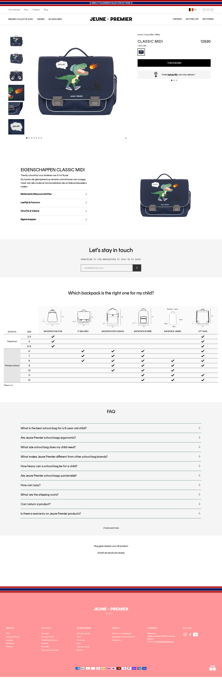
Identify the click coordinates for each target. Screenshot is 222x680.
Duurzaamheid (47, 637)
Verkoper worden (83, 633)
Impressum (116, 640)
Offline (142, 46)
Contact (9, 647)
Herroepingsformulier (49, 650)
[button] (204, 9)
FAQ (7, 633)
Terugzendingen (12, 637)
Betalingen (10, 643)
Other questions (111, 528)
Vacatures (81, 640)
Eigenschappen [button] (28, 219)
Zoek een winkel (83, 647)
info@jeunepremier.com (164, 642)
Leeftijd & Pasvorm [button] (30, 202)
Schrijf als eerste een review (111, 553)
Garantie (45, 633)
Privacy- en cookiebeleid (121, 633)
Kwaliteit (44, 643)
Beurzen (80, 650)
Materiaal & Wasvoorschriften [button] (36, 194)
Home (140, 35)
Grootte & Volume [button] (30, 210)
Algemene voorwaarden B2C (123, 637)
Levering (9, 640)
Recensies (45, 647)
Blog (78, 643)
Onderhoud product (49, 640)
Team (79, 637)
